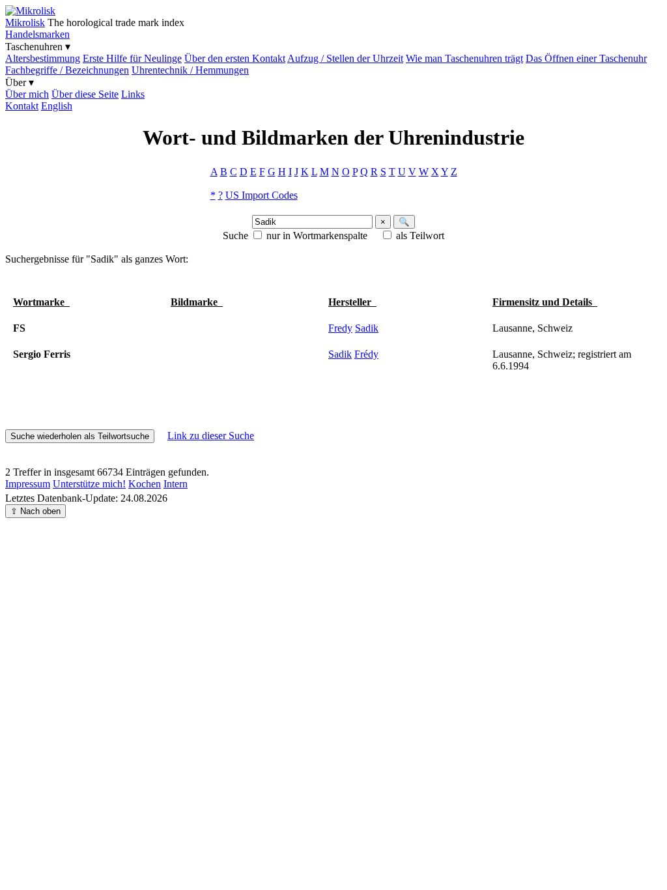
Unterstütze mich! (89, 483)
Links (133, 94)
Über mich (27, 94)
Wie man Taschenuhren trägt (464, 58)
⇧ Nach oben (35, 511)
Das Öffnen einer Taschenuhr (586, 58)
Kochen (144, 483)
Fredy (340, 328)
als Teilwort (420, 235)
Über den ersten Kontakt (234, 58)
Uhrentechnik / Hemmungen (190, 70)
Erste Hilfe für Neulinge (132, 58)
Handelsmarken (37, 34)
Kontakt (21, 105)
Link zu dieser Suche (210, 435)
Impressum (27, 483)
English (56, 105)
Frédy (366, 354)
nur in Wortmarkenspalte (316, 235)
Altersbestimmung (42, 58)
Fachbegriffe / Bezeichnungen (67, 70)
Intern (175, 483)
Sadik (366, 328)
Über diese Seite (85, 94)
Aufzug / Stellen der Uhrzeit (345, 58)
